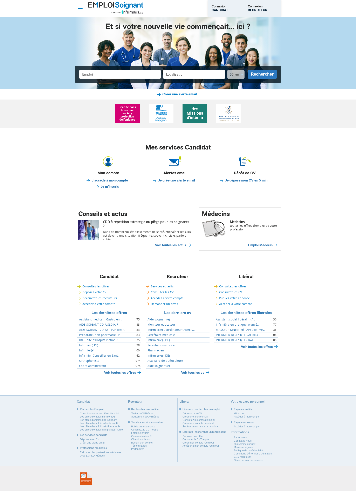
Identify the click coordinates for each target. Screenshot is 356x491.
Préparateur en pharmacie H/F (100, 335)
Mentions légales (243, 447)
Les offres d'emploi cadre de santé (99, 423)
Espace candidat (243, 409)
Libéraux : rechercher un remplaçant (204, 432)
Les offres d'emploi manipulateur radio (101, 429)
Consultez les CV (162, 292)
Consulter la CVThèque (196, 439)
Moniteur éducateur (161, 324)
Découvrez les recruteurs (99, 298)
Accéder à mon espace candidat (201, 426)
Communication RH (142, 436)
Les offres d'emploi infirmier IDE (97, 416)
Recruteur (178, 276)
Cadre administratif (92, 366)
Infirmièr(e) (86, 350)
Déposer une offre (193, 436)
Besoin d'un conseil (142, 442)
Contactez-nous (243, 440)
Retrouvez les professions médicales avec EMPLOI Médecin (100, 454)
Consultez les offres (96, 286)
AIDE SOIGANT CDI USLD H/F (98, 324)
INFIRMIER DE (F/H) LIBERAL (234, 340)
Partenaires (137, 449)
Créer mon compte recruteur (198, 442)
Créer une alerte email (179, 94)
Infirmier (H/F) (88, 345)
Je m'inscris (110, 187)
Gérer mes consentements (248, 460)
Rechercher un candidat (145, 409)
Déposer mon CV (89, 439)
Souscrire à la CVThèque (145, 416)
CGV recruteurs (242, 456)
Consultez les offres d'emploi (199, 420)
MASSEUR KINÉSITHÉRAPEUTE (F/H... (241, 330)
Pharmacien (156, 350)
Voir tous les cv (192, 372)
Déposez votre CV (94, 292)
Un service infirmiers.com (126, 12)
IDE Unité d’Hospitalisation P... (99, 340)
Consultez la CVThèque (144, 429)
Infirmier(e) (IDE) (159, 340)
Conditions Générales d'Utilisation (253, 453)
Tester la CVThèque (142, 413)
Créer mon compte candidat (198, 423)
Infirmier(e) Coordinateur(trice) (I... (171, 330)
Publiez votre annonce (234, 298)
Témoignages (139, 445)
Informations (240, 432)
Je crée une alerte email (176, 180)
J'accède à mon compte (110, 180)
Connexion (220, 8)
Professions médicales (93, 448)
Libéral (246, 276)
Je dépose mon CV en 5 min (246, 180)
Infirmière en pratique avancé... (238, 324)
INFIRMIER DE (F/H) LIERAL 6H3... (238, 335)
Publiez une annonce (143, 426)
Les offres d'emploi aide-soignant (98, 420)
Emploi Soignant (115, 8)
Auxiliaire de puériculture (165, 361)
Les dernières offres (109, 312)
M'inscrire (239, 413)
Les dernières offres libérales (246, 312)
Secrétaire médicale (161, 335)
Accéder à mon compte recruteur (201, 445)
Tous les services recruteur (147, 422)
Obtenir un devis (140, 439)
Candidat (109, 276)
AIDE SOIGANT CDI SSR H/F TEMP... (102, 330)
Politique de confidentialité (248, 450)
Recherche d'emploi (91, 409)
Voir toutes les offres (120, 372)
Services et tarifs (162, 286)
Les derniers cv (177, 312)
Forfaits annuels (140, 433)
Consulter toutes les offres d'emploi (99, 413)
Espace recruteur (244, 422)
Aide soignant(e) (159, 319)
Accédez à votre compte (98, 304)
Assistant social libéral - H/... (235, 319)
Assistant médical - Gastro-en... (100, 319)
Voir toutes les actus (170, 245)
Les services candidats (93, 435)
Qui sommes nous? (244, 444)
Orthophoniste (89, 361)
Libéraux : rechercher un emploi (201, 409)
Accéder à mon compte (247, 416)
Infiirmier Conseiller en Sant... (99, 355)
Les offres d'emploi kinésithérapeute (100, 426)
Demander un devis (164, 304)
